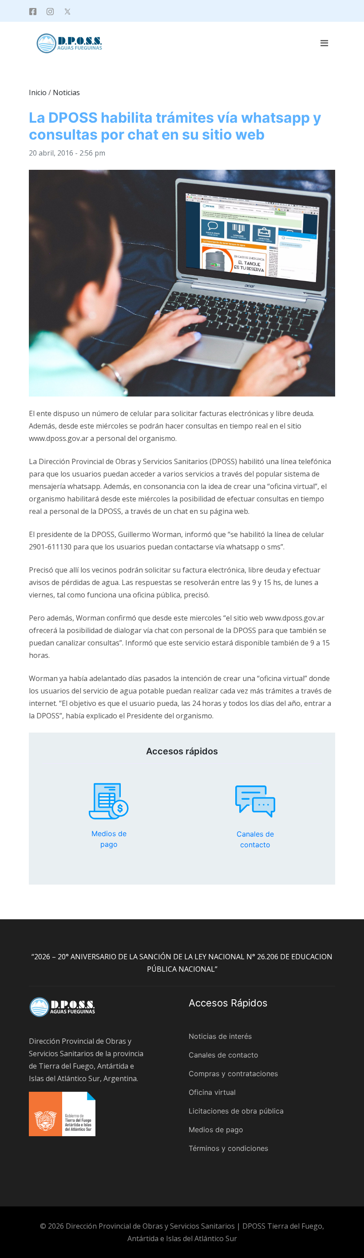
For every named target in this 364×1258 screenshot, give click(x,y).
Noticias (66, 92)
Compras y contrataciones (233, 1073)
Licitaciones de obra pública (236, 1110)
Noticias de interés (220, 1036)
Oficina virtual (212, 1092)
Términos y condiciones (228, 1148)
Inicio (38, 92)
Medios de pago (109, 801)
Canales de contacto (255, 801)
